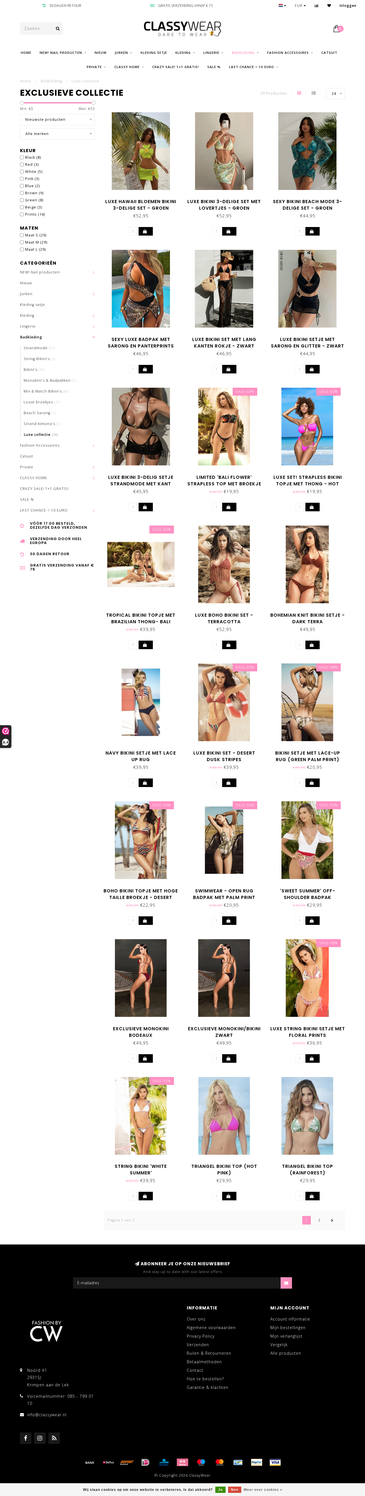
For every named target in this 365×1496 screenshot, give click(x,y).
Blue (32, 185)
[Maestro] (201, 1462)
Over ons (196, 1319)
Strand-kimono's (42, 423)
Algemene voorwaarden (211, 1327)
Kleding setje (154, 52)
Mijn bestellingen (288, 1327)
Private (94, 67)
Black (33, 157)
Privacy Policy (200, 1336)
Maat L (35, 249)
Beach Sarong (40, 412)
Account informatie (290, 1319)
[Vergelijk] (317, 5)
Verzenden (198, 1344)
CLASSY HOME (127, 67)
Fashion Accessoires (288, 52)
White (33, 171)
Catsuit (329, 52)
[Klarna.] (182, 1462)
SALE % (214, 67)
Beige (33, 207)
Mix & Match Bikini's (46, 391)
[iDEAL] (145, 1462)
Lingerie (211, 52)
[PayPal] (257, 1462)
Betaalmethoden (204, 1361)
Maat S (35, 235)
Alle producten (285, 1353)
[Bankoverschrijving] (90, 1462)
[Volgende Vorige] (332, 1220)
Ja (220, 1490)
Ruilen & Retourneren (209, 1353)
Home (26, 52)
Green (34, 200)
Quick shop (143, 199)
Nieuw (101, 52)
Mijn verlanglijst (286, 1336)
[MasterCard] (219, 1462)
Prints (35, 214)
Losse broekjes (42, 402)
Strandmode (39, 348)
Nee (234, 1490)
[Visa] (275, 1462)
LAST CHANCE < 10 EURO (251, 67)
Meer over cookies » (263, 1490)
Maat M (36, 242)
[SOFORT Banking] (127, 1462)
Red (32, 164)
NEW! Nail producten (61, 52)
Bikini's (34, 369)
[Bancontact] (238, 1462)
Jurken (121, 52)
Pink (32, 178)
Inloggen (348, 5)
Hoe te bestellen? (205, 1378)
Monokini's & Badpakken (50, 380)
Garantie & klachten (207, 1387)
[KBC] (164, 1462)
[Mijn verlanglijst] (329, 5)
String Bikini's (39, 358)
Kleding (183, 52)
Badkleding (243, 52)
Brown (34, 193)
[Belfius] (108, 1462)
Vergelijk (279, 1344)
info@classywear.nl (46, 1414)
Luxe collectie (41, 434)
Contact (195, 1370)
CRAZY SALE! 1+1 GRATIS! (175, 67)
